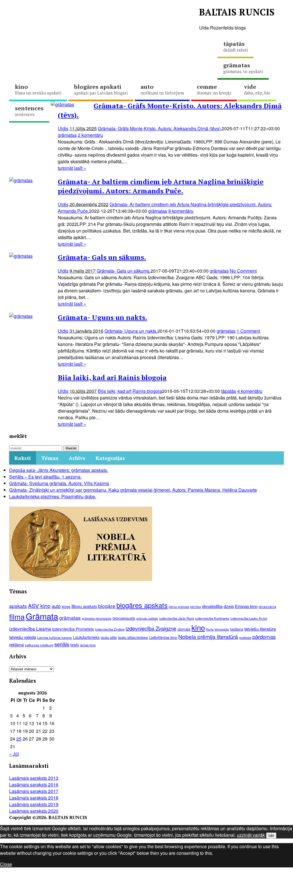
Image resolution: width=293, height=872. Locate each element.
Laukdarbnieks (86, 637)
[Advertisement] (113, 53)
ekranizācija (267, 606)
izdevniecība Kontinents (212, 618)
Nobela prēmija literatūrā (208, 636)
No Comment (243, 270)
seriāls (61, 644)
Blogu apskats (84, 606)
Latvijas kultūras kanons (54, 637)
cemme (214, 89)
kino (38, 89)
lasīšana (236, 629)
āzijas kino (88, 645)
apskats (18, 605)
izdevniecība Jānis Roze (176, 618)
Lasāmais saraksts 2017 (33, 791)
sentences (29, 110)
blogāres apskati (101, 89)
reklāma (16, 644)
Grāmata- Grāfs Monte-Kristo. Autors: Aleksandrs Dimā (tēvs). (160, 128)
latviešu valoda (22, 637)
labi (271, 835)
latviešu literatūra (260, 629)
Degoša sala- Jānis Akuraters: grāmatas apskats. (58, 470)
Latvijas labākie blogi (162, 17)
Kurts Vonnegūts (217, 629)
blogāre (106, 605)
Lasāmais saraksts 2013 (33, 778)
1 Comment (248, 331)
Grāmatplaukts (123, 618)
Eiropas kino (246, 606)
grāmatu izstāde (147, 618)
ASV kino (39, 605)
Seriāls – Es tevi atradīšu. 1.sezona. (45, 476)
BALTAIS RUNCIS (236, 12)
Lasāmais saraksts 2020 (33, 811)
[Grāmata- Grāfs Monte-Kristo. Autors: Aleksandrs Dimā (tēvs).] (62, 104)
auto (162, 89)
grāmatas (97, 17)
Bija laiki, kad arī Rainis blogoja (112, 377)
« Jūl (14, 754)
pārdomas (264, 636)
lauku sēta (109, 637)
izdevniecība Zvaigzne (151, 628)
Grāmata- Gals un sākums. (102, 257)
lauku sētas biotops (133, 637)
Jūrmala (183, 629)
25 (18, 738)
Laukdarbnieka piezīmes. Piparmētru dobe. (52, 496)
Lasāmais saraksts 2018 (33, 797)
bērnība (195, 607)
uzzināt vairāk (251, 835)
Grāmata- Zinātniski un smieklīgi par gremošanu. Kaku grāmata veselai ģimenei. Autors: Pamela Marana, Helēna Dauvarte (133, 490)
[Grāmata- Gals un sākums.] (21, 256)
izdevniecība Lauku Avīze (248, 618)
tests (74, 644)
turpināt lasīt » (72, 168)
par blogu (39, 17)
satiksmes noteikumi (39, 645)
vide (257, 89)
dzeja (229, 606)
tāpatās (235, 46)
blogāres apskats (142, 605)
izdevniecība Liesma (30, 628)
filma (17, 616)
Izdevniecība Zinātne (109, 629)
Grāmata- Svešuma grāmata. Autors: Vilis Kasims (59, 483)
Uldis (63, 128)
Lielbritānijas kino (163, 637)
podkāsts (245, 637)
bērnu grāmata (179, 606)
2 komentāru (90, 135)
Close (6, 864)
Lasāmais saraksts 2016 (33, 784)
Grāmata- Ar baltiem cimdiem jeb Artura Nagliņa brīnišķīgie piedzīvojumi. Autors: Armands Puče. (161, 186)
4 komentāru (249, 391)
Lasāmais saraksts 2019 (33, 804)
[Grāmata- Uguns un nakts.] (21, 316)
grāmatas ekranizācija (96, 618)
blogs (66, 606)
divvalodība (212, 606)
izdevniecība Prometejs (73, 629)
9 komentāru (180, 211)
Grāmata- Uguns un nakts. (102, 317)
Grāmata (42, 616)
